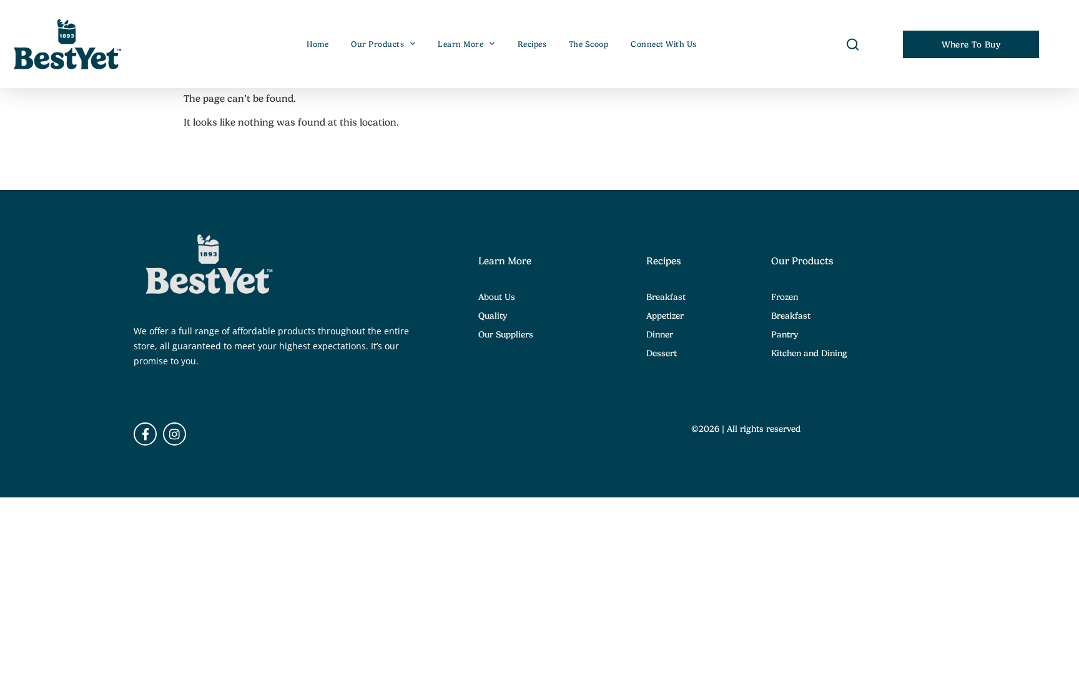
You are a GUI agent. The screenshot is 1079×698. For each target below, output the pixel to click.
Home (317, 44)
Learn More (460, 44)
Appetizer (665, 316)
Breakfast (666, 297)
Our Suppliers (505, 334)
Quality (492, 316)
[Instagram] (174, 434)
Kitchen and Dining (809, 353)
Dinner (659, 334)
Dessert (661, 353)
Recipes (532, 44)
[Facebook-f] (145, 434)
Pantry (784, 334)
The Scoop (589, 44)
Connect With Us (664, 44)
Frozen (784, 297)
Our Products (377, 44)
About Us (496, 297)
